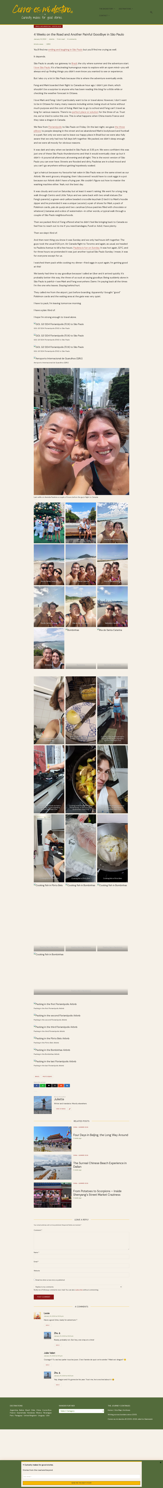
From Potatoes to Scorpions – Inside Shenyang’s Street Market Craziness (97, 1193)
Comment (38, 1230)
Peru (12, 1415)
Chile (33, 1410)
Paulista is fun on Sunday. (86, 247)
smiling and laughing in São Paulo (65, 49)
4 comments (71, 39)
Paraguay (18, 1415)
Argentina (14, 1410)
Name (36, 1252)
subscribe (79, 1290)
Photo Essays (47, 1076)
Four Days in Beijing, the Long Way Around (100, 1135)
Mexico (39, 1413)
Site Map (118, 1410)
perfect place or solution (85, 112)
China (38, 1410)
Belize (21, 1410)
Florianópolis (55, 126)
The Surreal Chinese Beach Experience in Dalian (100, 1165)
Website (37, 1271)
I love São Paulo (42, 67)
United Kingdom (30, 1415)
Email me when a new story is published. (50, 1280)
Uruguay (41, 1415)
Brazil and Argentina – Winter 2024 (48, 26)
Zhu (56, 1333)
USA (48, 1415)
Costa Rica (46, 1410)
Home (110, 1410)
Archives (126, 1410)
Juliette (51, 39)
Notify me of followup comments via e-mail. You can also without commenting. (66, 1290)
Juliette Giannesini (144, 1419)
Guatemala (21, 1413)
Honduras (31, 1413)
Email (36, 1262)
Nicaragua (47, 1413)
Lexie (47, 1313)
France (13, 1413)
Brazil (74, 63)
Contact (103, 15)
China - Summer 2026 (80, 1127)
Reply (48, 1325)
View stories (60, 1109)
